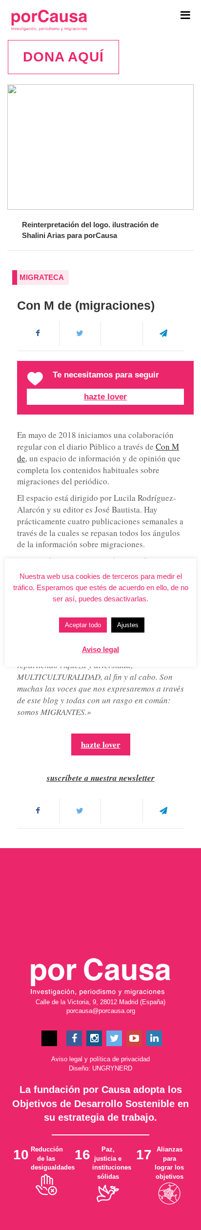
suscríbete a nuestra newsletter (101, 778)
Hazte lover (105, 396)
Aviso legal (66, 1059)
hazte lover (101, 744)
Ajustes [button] (128, 625)
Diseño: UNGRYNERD (100, 1068)
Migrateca (42, 277)
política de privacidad (120, 1059)
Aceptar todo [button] (83, 625)
